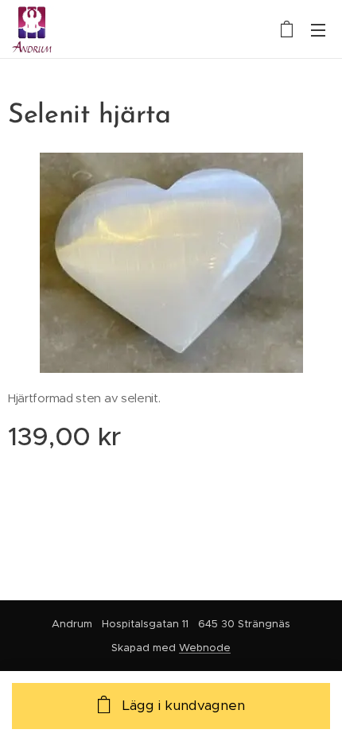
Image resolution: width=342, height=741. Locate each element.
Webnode (205, 647)
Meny (318, 29)
